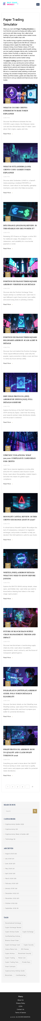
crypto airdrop (10, 953)
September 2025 (11, 908)
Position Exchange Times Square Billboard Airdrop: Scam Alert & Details (20, 340)
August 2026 (11, 854)
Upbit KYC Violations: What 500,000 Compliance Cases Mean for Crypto (19, 458)
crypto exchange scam (12, 945)
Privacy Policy (20, 1003)
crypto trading (10, 958)
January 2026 (11, 888)
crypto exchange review (13, 927)
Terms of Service (20, 1012)
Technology (10, 839)
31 (32, 786)
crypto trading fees (11, 962)
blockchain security (24, 953)
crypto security (29, 945)
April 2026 (10, 873)
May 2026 (9, 868)
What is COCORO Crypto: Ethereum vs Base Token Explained (15, 111)
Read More (7, 134)
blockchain (8, 975)
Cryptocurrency (11, 829)
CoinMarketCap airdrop (12, 936)
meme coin (22, 958)
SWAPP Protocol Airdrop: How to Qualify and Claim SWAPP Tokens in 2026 (19, 752)
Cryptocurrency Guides (14, 824)
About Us (21, 1000)
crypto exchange (27, 932)
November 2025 (12, 898)
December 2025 (12, 893)
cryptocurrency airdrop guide (15, 971)
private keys (26, 962)
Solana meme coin (11, 949)
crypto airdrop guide (12, 932)
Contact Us (20, 1009)
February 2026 (11, 883)
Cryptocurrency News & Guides (17, 834)
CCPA (20, 1006)
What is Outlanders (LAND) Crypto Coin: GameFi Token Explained (17, 170)
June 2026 (10, 863)
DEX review (25, 949)
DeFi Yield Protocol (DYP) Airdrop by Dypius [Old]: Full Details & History (18, 399)
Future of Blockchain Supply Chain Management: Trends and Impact (19, 634)
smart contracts (10, 966)
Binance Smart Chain (12, 940)
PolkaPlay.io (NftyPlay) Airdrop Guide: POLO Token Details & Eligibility (20, 693)
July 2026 (9, 858)
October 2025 (11, 903)
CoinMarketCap (21, 975)
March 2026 (10, 878)
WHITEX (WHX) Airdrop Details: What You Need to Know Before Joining (19, 575)
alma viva (6, 118)
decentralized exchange (13, 923)
